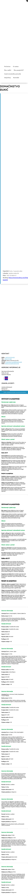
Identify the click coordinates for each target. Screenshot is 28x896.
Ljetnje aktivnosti (7, 387)
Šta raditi (7, 70)
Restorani (4, 388)
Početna (7, 66)
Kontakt (16, 77)
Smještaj (7, 77)
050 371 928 (8, 359)
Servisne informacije (8, 371)
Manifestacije (6, 390)
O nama (16, 66)
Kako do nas (5, 373)
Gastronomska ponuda (12, 74)
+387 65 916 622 (10, 357)
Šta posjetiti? (19, 70)
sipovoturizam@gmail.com (14, 362)
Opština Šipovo (6, 374)
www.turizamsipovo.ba (12, 363)
